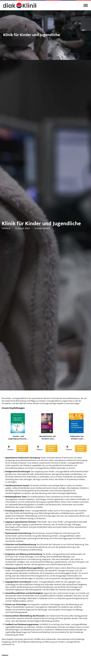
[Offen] (85, 5)
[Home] (19, 5)
